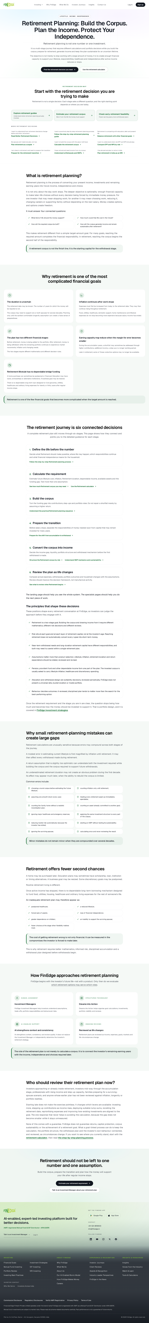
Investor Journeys (78, 5)
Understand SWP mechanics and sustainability (83, 560)
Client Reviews (96, 1267)
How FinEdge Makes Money (68, 1279)
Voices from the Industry (132, 1267)
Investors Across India (26, 1286)
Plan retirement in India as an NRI (110, 153)
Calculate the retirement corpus (66, 145)
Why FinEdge (51, 5)
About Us (60, 1271)
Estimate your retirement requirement (73, 1183)
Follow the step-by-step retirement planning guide (71, 135)
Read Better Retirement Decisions (24, 136)
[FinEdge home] (9, 5)
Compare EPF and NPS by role (108, 145)
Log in (130, 5)
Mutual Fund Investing (13, 1267)
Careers (60, 1283)
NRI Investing (35, 1271)
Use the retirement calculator (94, 69)
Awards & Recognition (98, 1271)
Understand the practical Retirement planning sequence (51, 511)
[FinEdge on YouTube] (97, 1239)
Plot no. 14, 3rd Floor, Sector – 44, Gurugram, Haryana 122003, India (26, 1317)
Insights (91, 5)
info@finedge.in (94, 1229)
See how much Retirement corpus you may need (47, 486)
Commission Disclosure (13, 1300)
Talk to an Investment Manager (17, 1234)
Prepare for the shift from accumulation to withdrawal (50, 535)
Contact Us (102, 5)
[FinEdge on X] (109, 1239)
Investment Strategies (38, 1263)
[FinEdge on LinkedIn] (90, 1239)
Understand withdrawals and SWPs (68, 153)
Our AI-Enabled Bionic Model (68, 1275)
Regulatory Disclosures (34, 1300)
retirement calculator (36, 1137)
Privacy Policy (72, 1300)
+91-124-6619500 (94, 1226)
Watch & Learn (128, 1271)
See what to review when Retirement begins (46, 584)
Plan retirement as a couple (21, 145)
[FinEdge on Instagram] (103, 1239)
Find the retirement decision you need (58, 69)
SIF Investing (35, 1267)
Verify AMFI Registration (55, 1300)
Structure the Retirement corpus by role (44, 560)
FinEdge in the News (98, 1279)
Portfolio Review (10, 1271)
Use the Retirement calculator (82, 486)
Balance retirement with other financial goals (114, 136)
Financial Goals (10, 1263)
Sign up (140, 5)
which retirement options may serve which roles (74, 984)
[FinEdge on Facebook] (116, 1239)
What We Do (64, 5)
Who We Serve (9, 1286)
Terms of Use (86, 1300)
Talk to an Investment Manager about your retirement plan (74, 1190)
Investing (37, 5)
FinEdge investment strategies (52, 710)
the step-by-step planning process (75, 1137)
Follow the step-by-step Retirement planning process (50, 462)
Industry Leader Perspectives (101, 1275)
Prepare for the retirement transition (25, 153)
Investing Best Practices (13, 1275)
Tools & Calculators (130, 1275)
